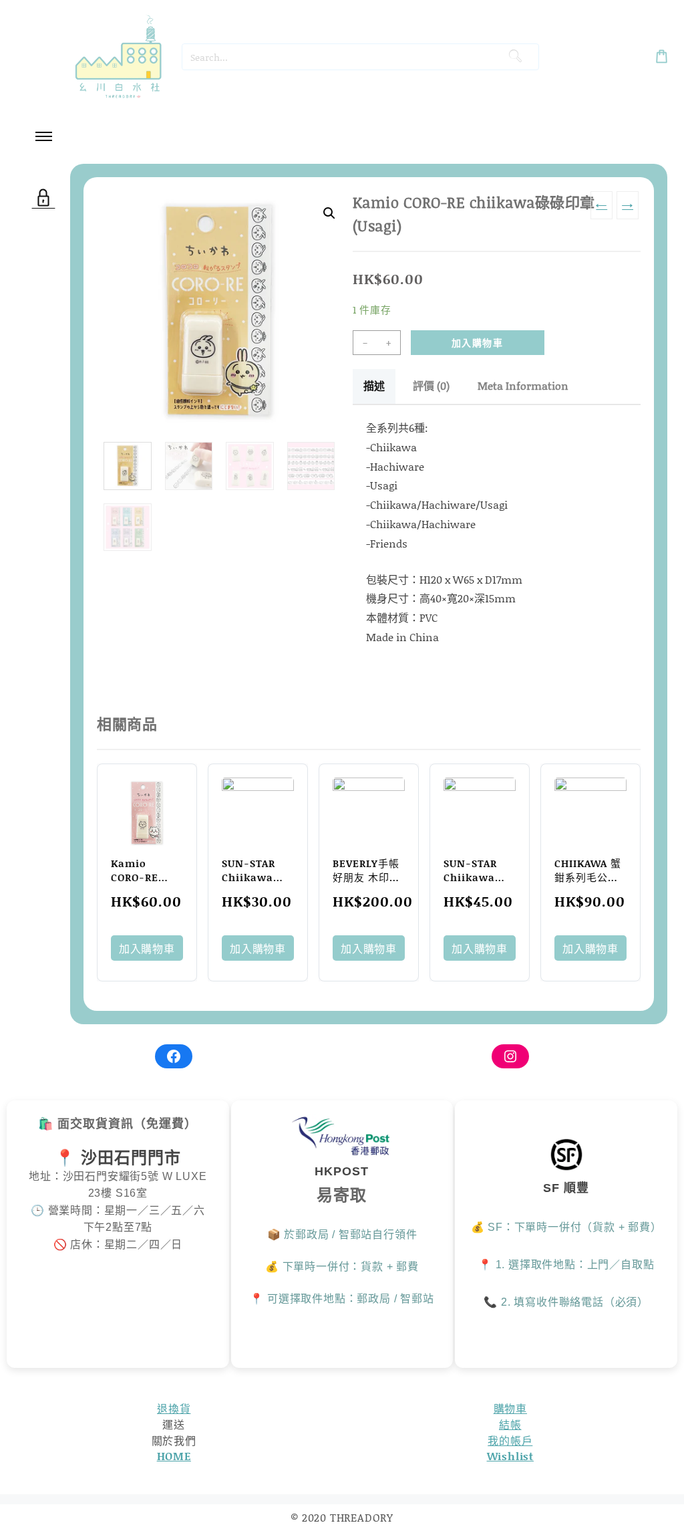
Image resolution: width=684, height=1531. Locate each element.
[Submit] (515, 56)
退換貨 (173, 1408)
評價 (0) (431, 385)
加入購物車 (477, 343)
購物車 (510, 1408)
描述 (374, 385)
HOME (174, 1455)
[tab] (374, 386)
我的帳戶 (510, 1440)
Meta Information (523, 385)
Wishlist (510, 1455)
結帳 (510, 1424)
